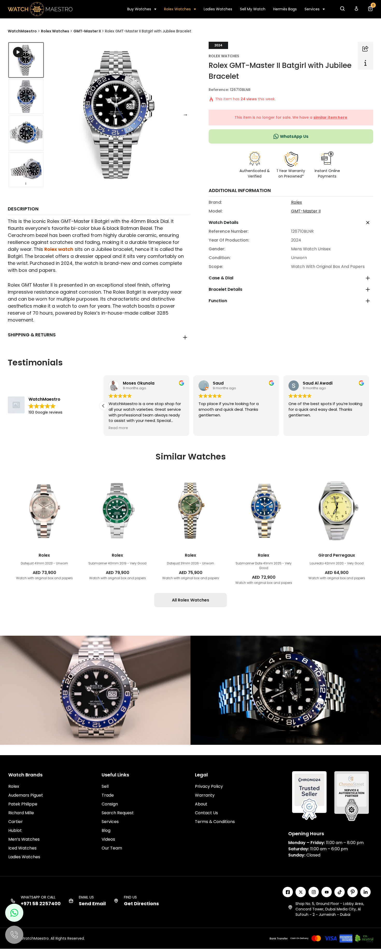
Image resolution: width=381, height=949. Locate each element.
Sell (105, 786)
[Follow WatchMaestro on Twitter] (300, 892)
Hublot (15, 830)
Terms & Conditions (215, 822)
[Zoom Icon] (118, 114)
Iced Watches (22, 848)
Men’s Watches (24, 839)
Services (312, 9)
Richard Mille (21, 813)
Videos (108, 839)
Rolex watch (58, 249)
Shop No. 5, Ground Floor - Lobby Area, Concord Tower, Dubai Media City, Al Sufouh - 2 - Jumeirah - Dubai (329, 909)
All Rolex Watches (190, 600)
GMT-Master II (306, 211)
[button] (342, 10)
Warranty (205, 795)
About (201, 804)
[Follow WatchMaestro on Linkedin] (365, 892)
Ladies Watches (218, 9)
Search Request (118, 813)
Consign (110, 804)
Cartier (15, 822)
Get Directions (141, 903)
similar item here (330, 117)
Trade (108, 795)
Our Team (112, 848)
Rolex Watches (177, 9)
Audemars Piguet (25, 795)
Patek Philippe (22, 804)
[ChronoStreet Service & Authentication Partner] (351, 795)
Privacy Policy (209, 786)
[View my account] (356, 10)
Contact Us (206, 813)
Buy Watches (139, 9)
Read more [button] (118, 428)
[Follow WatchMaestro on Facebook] (288, 892)
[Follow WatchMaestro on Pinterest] (352, 892)
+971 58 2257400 (41, 903)
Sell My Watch (252, 9)
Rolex (296, 202)
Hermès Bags (285, 9)
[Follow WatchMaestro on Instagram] (313, 892)
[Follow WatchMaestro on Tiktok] (339, 892)
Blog (106, 830)
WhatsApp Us (294, 136)
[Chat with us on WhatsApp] (14, 913)
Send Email (92, 903)
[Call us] (14, 935)
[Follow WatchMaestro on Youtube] (326, 892)
